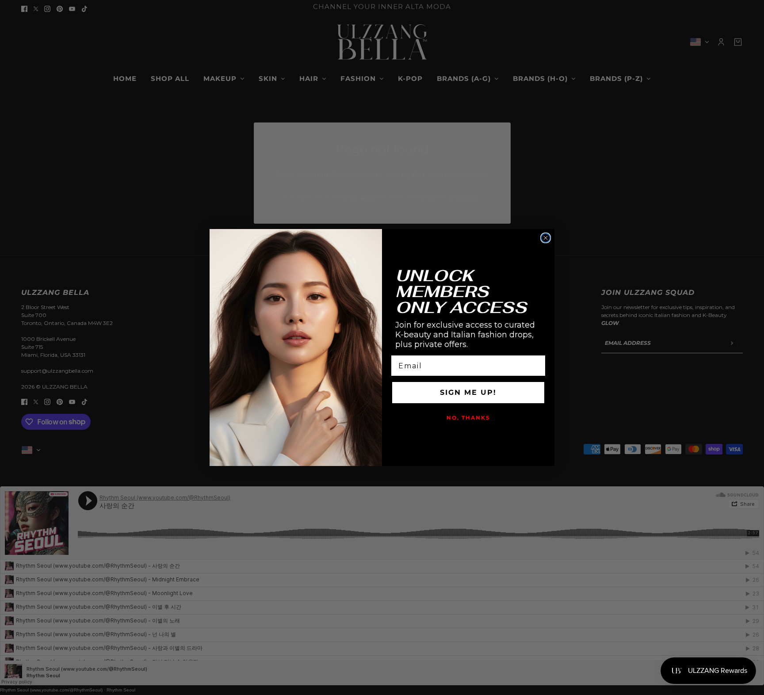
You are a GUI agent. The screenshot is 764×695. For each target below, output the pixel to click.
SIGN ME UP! (468, 392)
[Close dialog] (545, 237)
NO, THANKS (468, 417)
